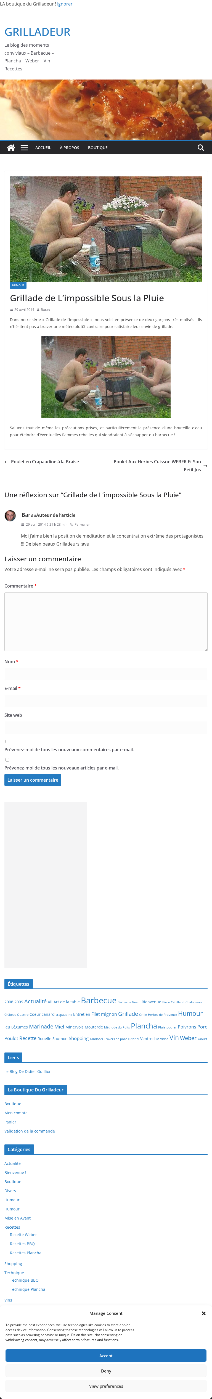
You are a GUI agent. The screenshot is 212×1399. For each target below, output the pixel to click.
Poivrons (187, 1027)
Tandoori (96, 1039)
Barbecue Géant (129, 1002)
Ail (50, 1001)
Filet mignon (104, 1014)
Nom (11, 661)
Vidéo (164, 1039)
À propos (69, 147)
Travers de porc (115, 1039)
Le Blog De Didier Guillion (28, 1071)
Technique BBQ (24, 1280)
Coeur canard (42, 1014)
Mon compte (16, 1112)
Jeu (7, 1027)
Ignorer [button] (65, 4)
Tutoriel (133, 1039)
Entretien (81, 1014)
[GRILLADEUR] (11, 147)
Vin (174, 1037)
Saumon (60, 1038)
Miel (59, 1026)
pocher (171, 1027)
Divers (10, 1190)
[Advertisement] (45, 885)
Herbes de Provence (162, 1015)
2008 (8, 1001)
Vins (8, 1300)
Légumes (19, 1027)
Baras (45, 309)
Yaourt (202, 1039)
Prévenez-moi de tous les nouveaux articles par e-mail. (61, 768)
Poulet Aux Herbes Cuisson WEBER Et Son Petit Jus (157, 466)
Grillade (128, 1013)
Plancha (144, 1026)
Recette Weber (23, 1234)
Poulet (11, 1038)
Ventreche (149, 1038)
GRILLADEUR (37, 31)
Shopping (79, 1038)
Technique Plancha (27, 1289)
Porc (202, 1027)
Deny (106, 1371)
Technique (14, 1272)
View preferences (106, 1386)
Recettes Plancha (25, 1252)
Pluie (161, 1027)
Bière (166, 1002)
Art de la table (67, 1001)
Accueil (43, 147)
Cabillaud (177, 1002)
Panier (10, 1122)
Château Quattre (16, 1015)
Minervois (74, 1027)
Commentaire (20, 586)
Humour (18, 285)
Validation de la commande (29, 1131)
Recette (27, 1038)
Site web (13, 715)
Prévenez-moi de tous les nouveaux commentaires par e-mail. (69, 750)
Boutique (98, 147)
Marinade (41, 1026)
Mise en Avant (17, 1218)
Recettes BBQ (22, 1243)
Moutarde (94, 1027)
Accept (106, 1355)
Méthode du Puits (117, 1027)
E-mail (12, 688)
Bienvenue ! (15, 1172)
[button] (203, 1313)
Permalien (82, 524)
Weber (188, 1038)
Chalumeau (194, 1002)
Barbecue (98, 1000)
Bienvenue (151, 1001)
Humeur (12, 1199)
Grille (143, 1015)
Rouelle (44, 1038)
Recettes (12, 1227)
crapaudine (64, 1015)
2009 (18, 1001)
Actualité (35, 1001)
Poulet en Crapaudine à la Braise (45, 462)
